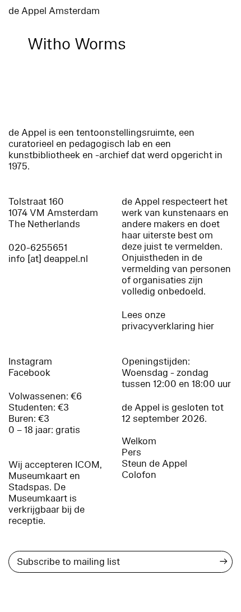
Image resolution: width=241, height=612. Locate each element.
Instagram (30, 361)
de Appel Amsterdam (54, 10)
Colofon (139, 474)
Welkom (139, 441)
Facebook (29, 372)
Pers (131, 452)
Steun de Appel (154, 463)
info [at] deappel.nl (48, 258)
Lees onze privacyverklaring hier (168, 321)
